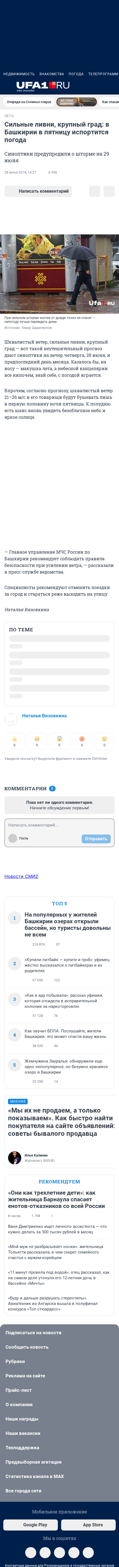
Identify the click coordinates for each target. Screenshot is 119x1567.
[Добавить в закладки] (94, 191)
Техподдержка (22, 1447)
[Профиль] (112, 87)
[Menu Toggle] (6, 87)
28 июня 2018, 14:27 (20, 172)
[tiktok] (88, 1552)
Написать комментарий (44, 191)
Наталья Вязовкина (44, 715)
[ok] (59, 1552)
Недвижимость (19, 74)
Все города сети (24, 1490)
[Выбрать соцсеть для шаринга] (109, 191)
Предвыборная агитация (34, 1462)
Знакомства (51, 74)
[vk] (45, 1552)
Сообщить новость (27, 1347)
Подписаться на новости (33, 1332)
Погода (76, 74)
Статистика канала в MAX (35, 1476)
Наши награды (22, 1419)
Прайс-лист (19, 1390)
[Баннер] (76, 102)
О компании (19, 1404)
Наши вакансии (23, 1433)
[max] (73, 1552)
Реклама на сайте (25, 1375)
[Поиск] (85, 87)
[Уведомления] (99, 87)
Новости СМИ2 (21, 876)
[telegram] (30, 1552)
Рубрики (15, 1361)
